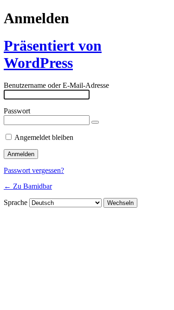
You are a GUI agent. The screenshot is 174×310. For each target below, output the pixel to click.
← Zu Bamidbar (28, 186)
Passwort (17, 111)
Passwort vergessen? (34, 170)
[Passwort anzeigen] (95, 122)
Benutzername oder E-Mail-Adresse (56, 85)
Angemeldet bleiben (43, 137)
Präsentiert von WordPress (53, 54)
